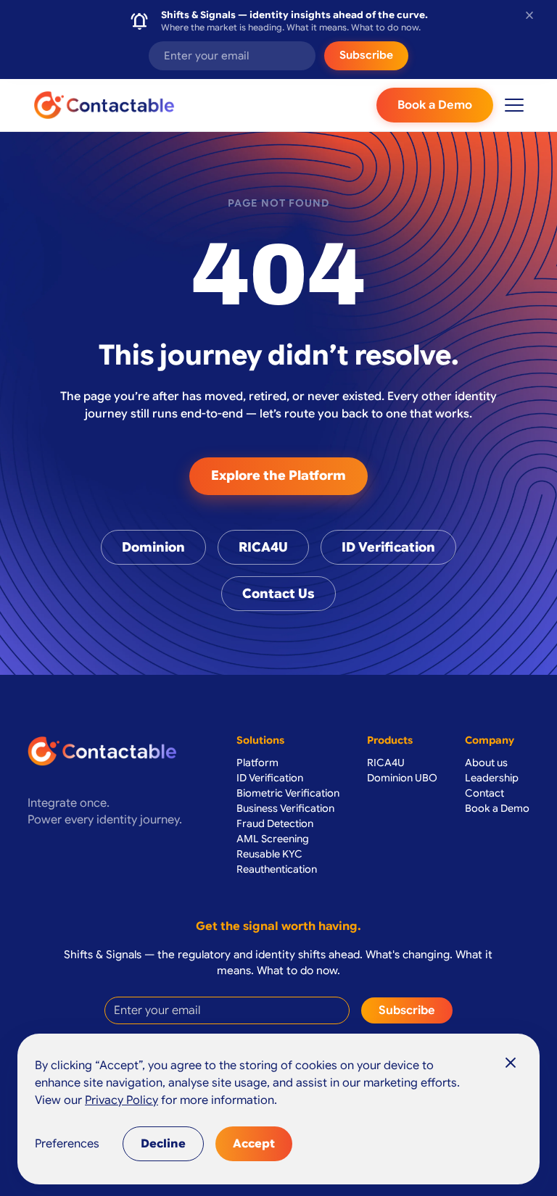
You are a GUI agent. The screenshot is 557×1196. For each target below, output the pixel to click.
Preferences (67, 1144)
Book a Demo (434, 105)
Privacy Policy (121, 1100)
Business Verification (285, 808)
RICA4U (263, 547)
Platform (257, 762)
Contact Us (278, 594)
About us (486, 762)
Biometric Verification (287, 793)
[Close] (510, 1062)
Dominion (153, 547)
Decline (163, 1144)
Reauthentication (276, 869)
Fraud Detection (274, 823)
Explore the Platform (278, 475)
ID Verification (388, 547)
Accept (254, 1144)
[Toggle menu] (514, 105)
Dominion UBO (402, 777)
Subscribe (366, 55)
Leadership (492, 777)
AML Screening (272, 838)
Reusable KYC (269, 853)
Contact (484, 793)
